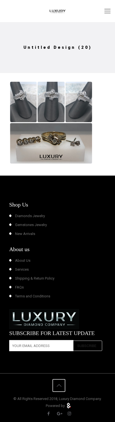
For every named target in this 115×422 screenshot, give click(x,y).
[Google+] (59, 413)
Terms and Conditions (32, 296)
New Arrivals (25, 234)
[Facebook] (49, 413)
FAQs (19, 287)
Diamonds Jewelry (30, 216)
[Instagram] (69, 413)
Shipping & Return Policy (34, 278)
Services (22, 269)
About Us (22, 260)
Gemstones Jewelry (31, 225)
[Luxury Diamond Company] (57, 11)
